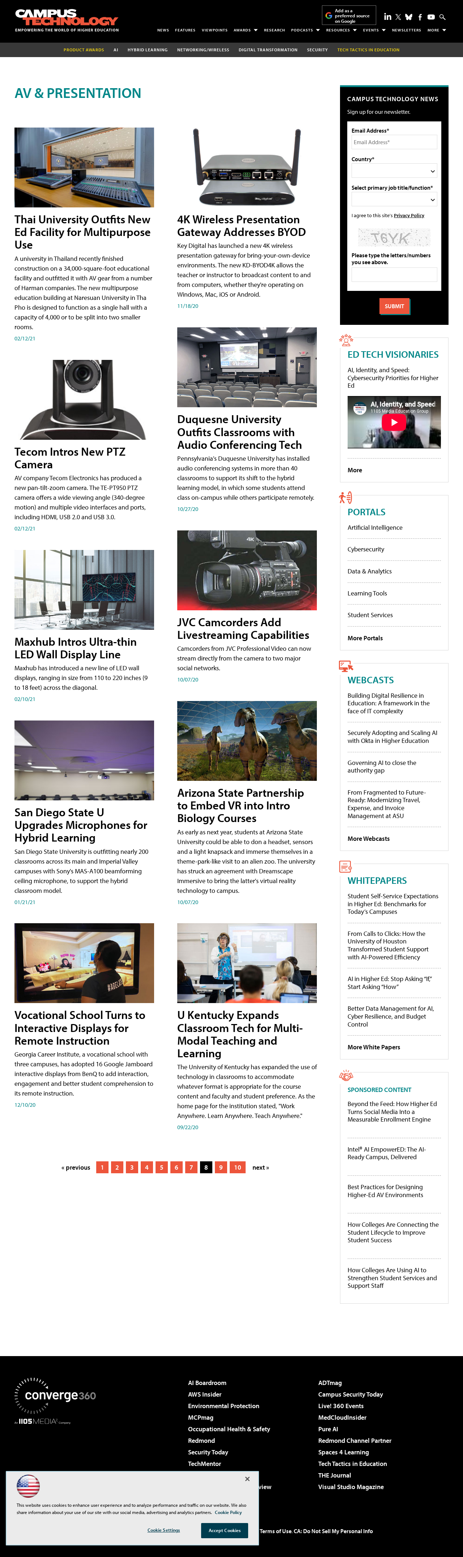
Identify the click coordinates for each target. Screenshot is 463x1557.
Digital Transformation (268, 49)
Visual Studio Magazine (351, 1487)
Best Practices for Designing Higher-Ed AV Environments (385, 1191)
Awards (242, 30)
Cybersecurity (366, 549)
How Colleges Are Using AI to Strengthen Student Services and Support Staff (392, 1278)
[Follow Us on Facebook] (420, 17)
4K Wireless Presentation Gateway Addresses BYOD (241, 225)
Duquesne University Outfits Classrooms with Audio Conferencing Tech (239, 431)
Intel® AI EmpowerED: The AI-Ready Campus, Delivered (387, 1153)
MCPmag (200, 1417)
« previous (75, 1167)
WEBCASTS (371, 679)
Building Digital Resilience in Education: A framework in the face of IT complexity (389, 703)
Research (274, 30)
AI (116, 49)
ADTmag (330, 1382)
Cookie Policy (228, 1512)
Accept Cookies (225, 1530)
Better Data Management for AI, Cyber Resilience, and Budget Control (391, 1016)
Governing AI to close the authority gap (382, 766)
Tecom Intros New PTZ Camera (70, 457)
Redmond (201, 1440)
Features (185, 30)
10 (237, 1167)
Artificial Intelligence (375, 527)
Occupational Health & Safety (229, 1429)
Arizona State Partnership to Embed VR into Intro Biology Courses (240, 805)
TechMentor (204, 1463)
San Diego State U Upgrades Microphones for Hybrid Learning (80, 824)
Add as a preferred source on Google (352, 15)
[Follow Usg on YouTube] (431, 17)
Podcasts (302, 30)
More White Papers (374, 1047)
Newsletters (406, 30)
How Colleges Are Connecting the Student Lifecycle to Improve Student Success (393, 1232)
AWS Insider (204, 1394)
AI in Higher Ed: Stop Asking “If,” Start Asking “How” (389, 983)
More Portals (365, 638)
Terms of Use (276, 1531)
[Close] (247, 1479)
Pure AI (328, 1429)
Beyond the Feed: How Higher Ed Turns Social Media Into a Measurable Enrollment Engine (392, 1111)
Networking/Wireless (203, 49)
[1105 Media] (57, 1461)
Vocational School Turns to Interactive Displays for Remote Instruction (79, 1027)
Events (371, 30)
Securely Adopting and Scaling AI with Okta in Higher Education (392, 736)
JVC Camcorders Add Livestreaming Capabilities (243, 628)
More (433, 30)
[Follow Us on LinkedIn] (387, 16)
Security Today (208, 1452)
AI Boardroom (207, 1382)
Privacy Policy (409, 215)
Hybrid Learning (148, 49)
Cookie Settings (164, 1530)
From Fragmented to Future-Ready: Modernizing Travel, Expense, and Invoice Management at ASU (387, 804)
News (163, 30)
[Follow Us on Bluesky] (408, 17)
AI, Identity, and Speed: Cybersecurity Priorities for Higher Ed (393, 378)
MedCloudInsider (342, 1417)
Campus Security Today (350, 1394)
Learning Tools (367, 593)
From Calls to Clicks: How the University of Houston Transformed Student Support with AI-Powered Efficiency (388, 945)
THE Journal (334, 1475)
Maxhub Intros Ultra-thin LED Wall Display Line (75, 647)
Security (317, 49)
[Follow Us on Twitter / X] (398, 17)
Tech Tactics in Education (352, 1463)
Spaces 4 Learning (343, 1452)
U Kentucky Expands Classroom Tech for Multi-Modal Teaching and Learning (240, 1033)
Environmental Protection (223, 1406)
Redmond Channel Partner (354, 1440)
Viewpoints (215, 30)
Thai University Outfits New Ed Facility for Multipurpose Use (82, 231)
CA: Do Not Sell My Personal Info (333, 1531)
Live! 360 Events (341, 1406)
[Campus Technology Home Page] (66, 20)
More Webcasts (369, 838)
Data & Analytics (370, 571)
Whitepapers (377, 880)
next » (260, 1167)
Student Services (370, 615)
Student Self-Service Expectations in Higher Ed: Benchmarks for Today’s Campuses (393, 904)
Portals (367, 511)
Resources (338, 30)
